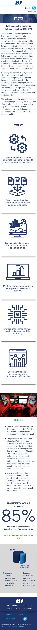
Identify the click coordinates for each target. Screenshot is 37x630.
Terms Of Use (6, 626)
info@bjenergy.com (25, 615)
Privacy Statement (18, 626)
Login (29, 8)
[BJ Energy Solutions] (18, 2)
